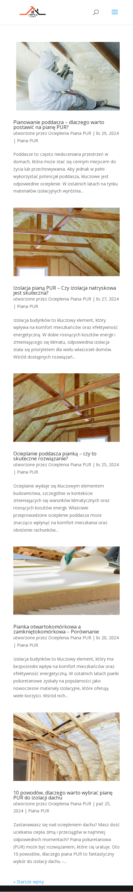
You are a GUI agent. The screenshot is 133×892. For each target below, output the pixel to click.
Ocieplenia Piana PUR (69, 133)
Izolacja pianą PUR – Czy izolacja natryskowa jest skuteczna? (64, 290)
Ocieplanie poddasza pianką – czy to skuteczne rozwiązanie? (55, 456)
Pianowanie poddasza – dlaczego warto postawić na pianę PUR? (58, 125)
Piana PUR (27, 140)
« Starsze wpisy (28, 882)
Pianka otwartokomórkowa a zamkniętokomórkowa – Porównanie (56, 629)
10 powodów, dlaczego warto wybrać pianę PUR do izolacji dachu (63, 795)
